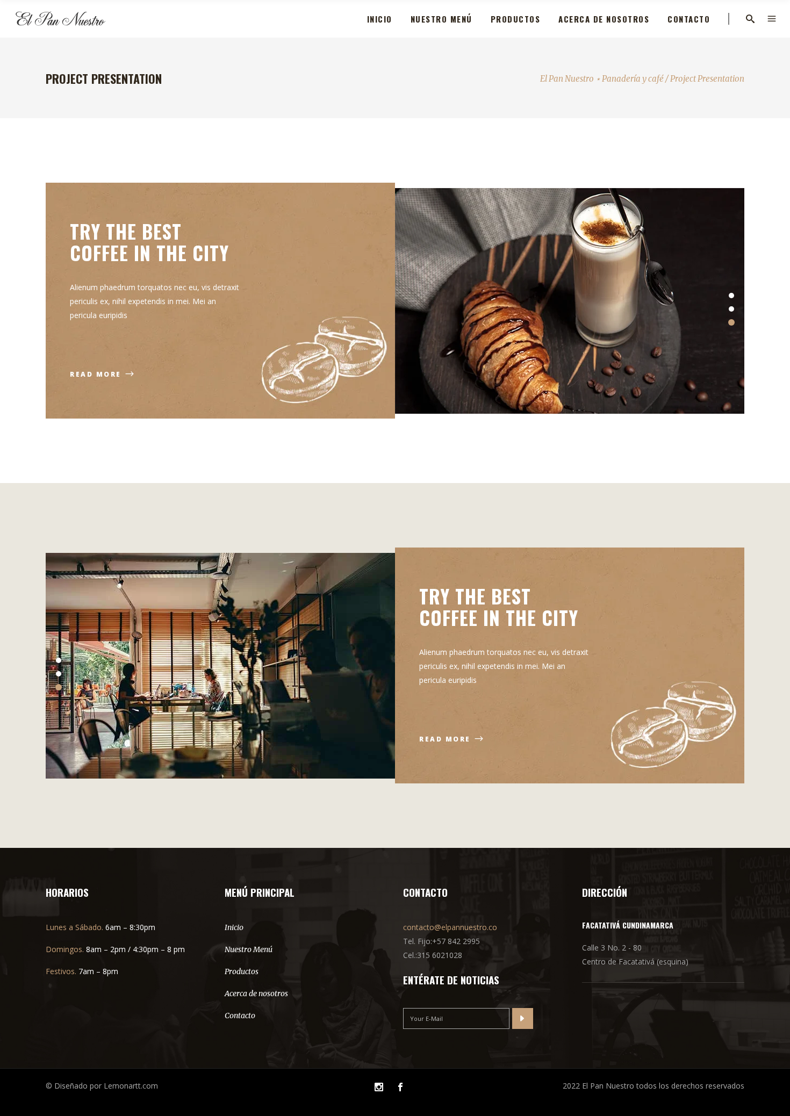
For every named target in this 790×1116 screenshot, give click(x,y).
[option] (569, 301)
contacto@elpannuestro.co (450, 927)
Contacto (240, 1015)
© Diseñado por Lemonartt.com (102, 1086)
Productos (241, 971)
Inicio (234, 927)
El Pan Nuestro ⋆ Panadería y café (602, 79)
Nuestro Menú (248, 949)
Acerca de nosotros (256, 993)
